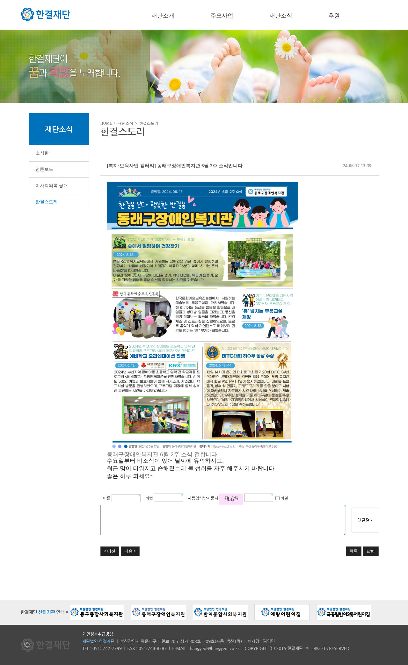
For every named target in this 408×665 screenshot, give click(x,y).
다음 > (130, 551)
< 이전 (109, 551)
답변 (371, 551)
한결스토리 (46, 201)
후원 (334, 15)
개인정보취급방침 (98, 634)
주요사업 (221, 15)
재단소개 (162, 15)
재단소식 (280, 15)
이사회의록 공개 (51, 185)
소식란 (42, 153)
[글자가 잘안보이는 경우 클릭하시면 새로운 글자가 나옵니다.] (231, 499)
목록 (353, 551)
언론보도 (44, 169)
